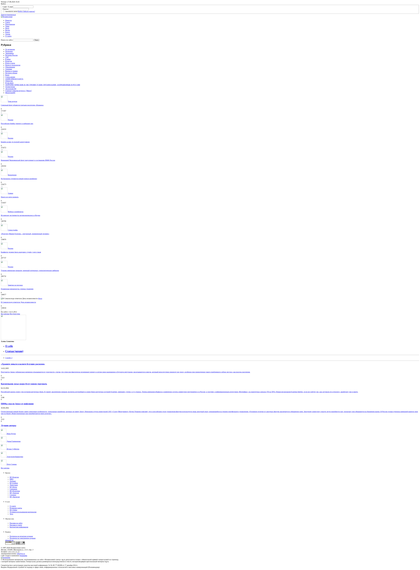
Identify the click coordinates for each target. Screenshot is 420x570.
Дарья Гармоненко (13, 441)
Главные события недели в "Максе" (18, 91)
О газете (8, 36)
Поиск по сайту (7, 40)
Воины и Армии (11, 71)
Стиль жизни (10, 77)
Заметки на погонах (15, 285)
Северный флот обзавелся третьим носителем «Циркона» (22, 105)
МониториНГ (10, 93)
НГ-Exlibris (14, 483)
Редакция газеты (16, 508)
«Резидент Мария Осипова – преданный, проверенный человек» (25, 234)
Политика (9, 51)
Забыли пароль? (29, 11)
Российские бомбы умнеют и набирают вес (17, 123)
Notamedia (23, 556)
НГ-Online (13, 510)
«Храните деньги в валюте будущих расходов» (23, 364)
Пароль (5, 9)
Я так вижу (9, 83)
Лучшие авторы (8, 425)
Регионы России (11, 55)
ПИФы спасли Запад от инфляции (17, 404)
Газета (7, 22)
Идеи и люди (10, 63)
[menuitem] (212, 20)
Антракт (13, 481)
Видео (7, 30)
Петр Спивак (11, 464)
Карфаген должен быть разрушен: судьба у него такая (21, 252)
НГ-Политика (15, 491)
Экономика (9, 53)
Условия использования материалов (23, 512)
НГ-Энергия (14, 493)
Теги (11, 514)
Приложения (10, 24)
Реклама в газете (16, 525)
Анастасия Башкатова (14, 457)
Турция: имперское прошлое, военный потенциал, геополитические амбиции (30, 270)
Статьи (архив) (14, 351)
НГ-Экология (15, 497)
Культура (8, 61)
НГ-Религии (14, 477)
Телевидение (10, 87)
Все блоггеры (15, 314)
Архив (7, 34)
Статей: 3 (8, 358)
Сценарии (13, 489)
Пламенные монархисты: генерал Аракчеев (17, 289)
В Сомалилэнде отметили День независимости (18, 302)
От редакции (10, 49)
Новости (8, 20)
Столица (13, 495)
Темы (7, 26)
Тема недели (12, 101)
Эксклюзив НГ (10, 89)
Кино (7, 75)
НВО (11, 479)
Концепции (12, 175)
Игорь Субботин (12, 449)
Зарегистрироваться (8, 15)
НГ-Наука (13, 487)
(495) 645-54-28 (13, 552)
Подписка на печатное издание (21, 536)
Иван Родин (11, 434)
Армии (10, 193)
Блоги (7, 32)
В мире (8, 59)
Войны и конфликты (15, 212)
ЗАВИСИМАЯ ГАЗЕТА (14, 79)
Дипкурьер (14, 485)
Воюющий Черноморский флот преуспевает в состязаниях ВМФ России (28, 160)
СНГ (7, 57)
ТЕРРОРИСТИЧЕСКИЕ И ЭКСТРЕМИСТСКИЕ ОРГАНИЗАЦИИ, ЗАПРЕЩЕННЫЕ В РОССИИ (42, 85)
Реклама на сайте (16, 523)
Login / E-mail (8, 7)
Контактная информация (19, 527)
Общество (9, 81)
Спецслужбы (13, 230)
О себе (9, 346)
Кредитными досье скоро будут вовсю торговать (24, 384)
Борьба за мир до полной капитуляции (15, 142)
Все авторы (5, 314)
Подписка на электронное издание (23, 538)
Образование (10, 67)
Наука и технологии (12, 65)
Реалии (10, 120)
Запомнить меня (11, 11)
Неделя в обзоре (11, 73)
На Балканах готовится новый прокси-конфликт (19, 179)
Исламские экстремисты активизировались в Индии (20, 215)
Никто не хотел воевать (9, 197)
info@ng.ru (21, 554)
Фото (7, 28)
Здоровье (8, 69)
